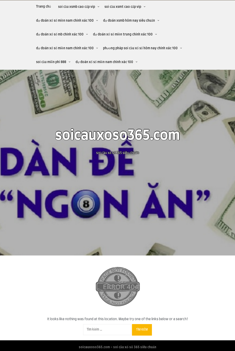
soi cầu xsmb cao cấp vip (76, 7)
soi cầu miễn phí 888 (51, 62)
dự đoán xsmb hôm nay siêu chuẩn (129, 20)
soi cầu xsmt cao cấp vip (122, 7)
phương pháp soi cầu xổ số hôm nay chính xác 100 (140, 48)
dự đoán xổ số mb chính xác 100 (60, 34)
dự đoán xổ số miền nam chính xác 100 (65, 20)
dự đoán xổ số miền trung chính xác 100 (123, 34)
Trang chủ (43, 6)
